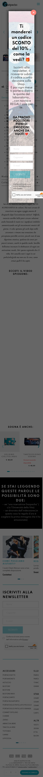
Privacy (19, 188)
